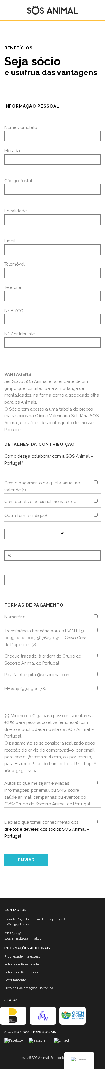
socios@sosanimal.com (38, 756)
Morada (12, 150)
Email (9, 240)
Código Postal (18, 180)
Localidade (15, 210)
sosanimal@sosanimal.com (24, 938)
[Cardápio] (8, 10)
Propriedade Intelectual (22, 956)
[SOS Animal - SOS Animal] (52, 10)
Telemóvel (14, 264)
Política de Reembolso (21, 972)
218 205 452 (12, 933)
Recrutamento (15, 980)
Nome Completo (20, 127)
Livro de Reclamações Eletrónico (28, 988)
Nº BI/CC (13, 310)
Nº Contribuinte (19, 333)
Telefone (12, 287)
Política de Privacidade (21, 964)
